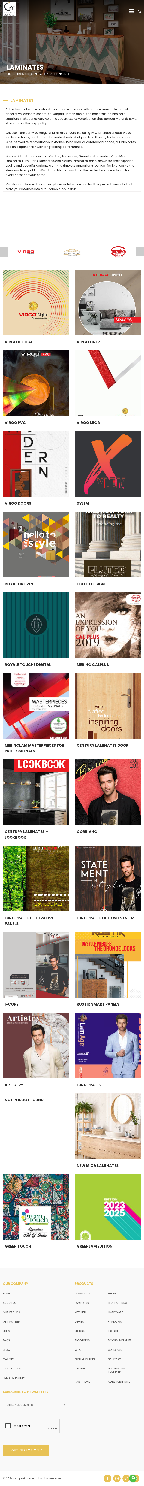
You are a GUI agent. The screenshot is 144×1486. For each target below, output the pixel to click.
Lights (79, 1322)
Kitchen (80, 1312)
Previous (4, 252)
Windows (115, 1322)
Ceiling (80, 1368)
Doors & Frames (119, 1340)
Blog (6, 1350)
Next (140, 252)
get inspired (11, 1322)
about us (9, 1303)
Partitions (82, 1382)
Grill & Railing (85, 1359)
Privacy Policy (14, 1378)
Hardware (115, 1312)
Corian (80, 1331)
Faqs (6, 1340)
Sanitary (114, 1359)
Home (10, 74)
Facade (113, 1331)
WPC (78, 1350)
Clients (8, 1331)
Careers (9, 1359)
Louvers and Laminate (117, 1370)
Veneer (112, 1293)
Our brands (11, 1312)
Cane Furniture (119, 1382)
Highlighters (117, 1303)
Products (23, 74)
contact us (12, 1368)
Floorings (82, 1340)
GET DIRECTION (25, 1450)
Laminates (82, 1303)
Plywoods (82, 1293)
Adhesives (115, 1350)
